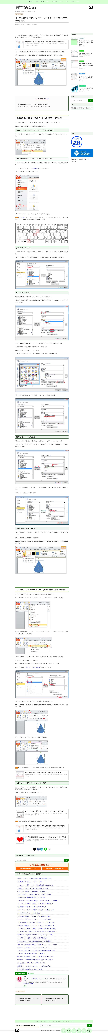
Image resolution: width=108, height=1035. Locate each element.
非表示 (47, 98)
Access (61, 1)
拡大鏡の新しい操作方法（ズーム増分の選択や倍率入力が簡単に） (86, 42)
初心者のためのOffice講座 (25, 1025)
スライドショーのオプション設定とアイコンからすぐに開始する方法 (35, 910)
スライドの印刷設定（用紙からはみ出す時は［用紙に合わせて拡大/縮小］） (37, 931)
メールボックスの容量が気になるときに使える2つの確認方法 (86, 77)
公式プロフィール (36, 978)
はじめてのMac (89, 1031)
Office (37, 1)
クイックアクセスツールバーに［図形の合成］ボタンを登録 (35, 106)
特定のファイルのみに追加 (33, 667)
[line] (45, 849)
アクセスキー (21, 217)
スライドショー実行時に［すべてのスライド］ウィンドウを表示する (35, 925)
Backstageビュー (37, 168)
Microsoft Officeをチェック (55, 868)
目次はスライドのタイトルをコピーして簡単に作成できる (32, 888)
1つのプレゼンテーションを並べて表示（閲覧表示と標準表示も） (34, 878)
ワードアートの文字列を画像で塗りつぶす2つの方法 (31, 897)
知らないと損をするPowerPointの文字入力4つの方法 (31, 963)
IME (67, 1)
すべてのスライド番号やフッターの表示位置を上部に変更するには (35, 885)
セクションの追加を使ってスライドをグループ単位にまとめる (33, 916)
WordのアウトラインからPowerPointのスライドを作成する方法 (34, 894)
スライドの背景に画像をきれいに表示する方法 (29, 969)
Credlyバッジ (45, 978)
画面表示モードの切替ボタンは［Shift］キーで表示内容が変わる (34, 966)
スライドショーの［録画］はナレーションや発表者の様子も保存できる (36, 950)
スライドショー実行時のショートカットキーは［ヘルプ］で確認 (34, 919)
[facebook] (38, 849)
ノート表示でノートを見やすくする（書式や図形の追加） (32, 938)
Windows (31, 1)
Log (74, 1030)
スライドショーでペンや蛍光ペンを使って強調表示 (30, 953)
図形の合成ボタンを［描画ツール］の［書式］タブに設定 (34, 104)
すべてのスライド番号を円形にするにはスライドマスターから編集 (35, 959)
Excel (48, 1)
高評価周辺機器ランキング (28, 868)
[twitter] (34, 849)
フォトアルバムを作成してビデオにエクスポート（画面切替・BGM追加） (36, 928)
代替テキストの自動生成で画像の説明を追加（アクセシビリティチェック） (37, 944)
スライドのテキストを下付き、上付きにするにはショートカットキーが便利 (37, 900)
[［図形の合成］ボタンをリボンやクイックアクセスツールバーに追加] (41, 849)
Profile (68, 1030)
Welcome (64, 1030)
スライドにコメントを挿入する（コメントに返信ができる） (33, 947)
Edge (78, 1)
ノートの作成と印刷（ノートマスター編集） (29, 913)
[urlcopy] (49, 849)
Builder (84, 1030)
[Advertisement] (42, 29)
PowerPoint (54, 1)
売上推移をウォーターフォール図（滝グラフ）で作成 (31, 906)
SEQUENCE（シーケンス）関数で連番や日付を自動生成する (86, 65)
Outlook (72, 1)
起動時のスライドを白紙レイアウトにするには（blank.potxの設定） (35, 934)
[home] (26, 986)
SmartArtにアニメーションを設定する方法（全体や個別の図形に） (35, 941)
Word (42, 1)
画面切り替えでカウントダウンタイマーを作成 (29, 881)
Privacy (79, 1030)
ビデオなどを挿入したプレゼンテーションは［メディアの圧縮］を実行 (36, 922)
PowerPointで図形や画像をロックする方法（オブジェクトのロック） (35, 956)
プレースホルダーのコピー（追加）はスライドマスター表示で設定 (35, 903)
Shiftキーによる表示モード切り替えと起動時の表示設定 (32, 891)
